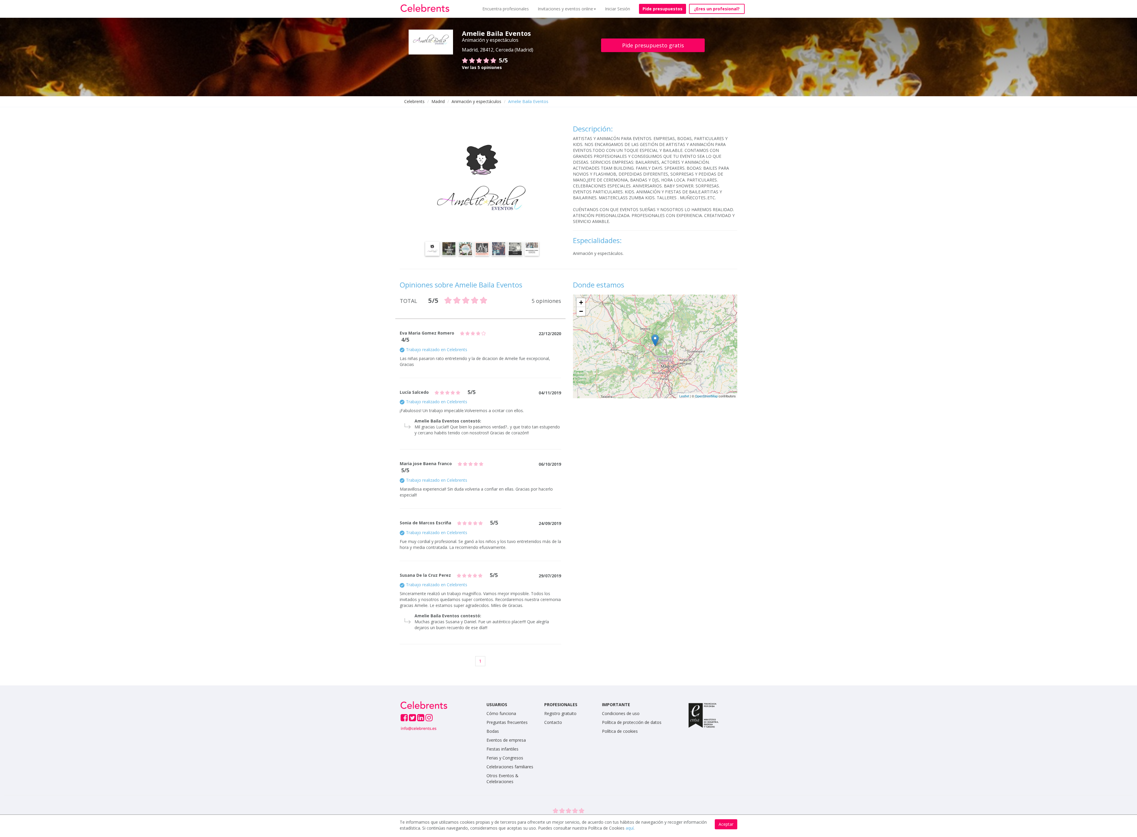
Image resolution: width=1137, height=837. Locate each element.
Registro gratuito (560, 713)
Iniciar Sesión (617, 9)
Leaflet (684, 395)
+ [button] (581, 302)
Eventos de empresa (506, 740)
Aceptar (726, 824)
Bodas (492, 731)
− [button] (581, 311)
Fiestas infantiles (502, 749)
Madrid (438, 101)
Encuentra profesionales (505, 9)
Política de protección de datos (631, 722)
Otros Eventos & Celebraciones (502, 778)
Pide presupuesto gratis (653, 45)
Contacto (553, 722)
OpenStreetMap (706, 395)
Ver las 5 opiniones (482, 67)
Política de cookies (620, 731)
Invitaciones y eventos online (565, 9)
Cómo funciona (501, 713)
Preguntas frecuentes (507, 722)
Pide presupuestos (662, 9)
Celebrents (414, 101)
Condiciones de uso (621, 713)
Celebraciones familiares (509, 766)
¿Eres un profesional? (717, 9)
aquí (630, 828)
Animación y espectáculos (476, 101)
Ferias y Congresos (504, 758)
